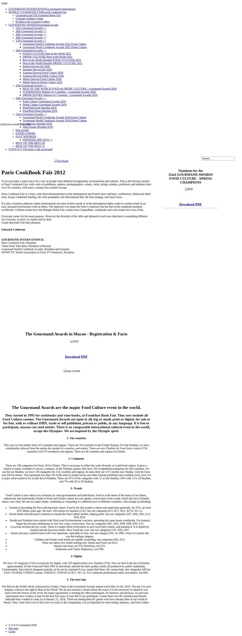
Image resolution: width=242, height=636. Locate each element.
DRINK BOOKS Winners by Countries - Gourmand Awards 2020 (60, 95)
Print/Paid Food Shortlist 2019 (40, 107)
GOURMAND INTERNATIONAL (42, 8)
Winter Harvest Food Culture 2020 (42, 79)
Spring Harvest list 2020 (36, 66)
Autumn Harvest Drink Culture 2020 (43, 75)
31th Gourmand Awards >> (31, 28)
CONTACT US (30, 149)
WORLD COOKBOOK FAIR (37, 12)
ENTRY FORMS (25, 133)
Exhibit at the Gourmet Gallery (33, 21)
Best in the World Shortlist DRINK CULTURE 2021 (52, 63)
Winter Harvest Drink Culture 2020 (42, 82)
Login (12, 631)
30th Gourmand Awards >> (31, 31)
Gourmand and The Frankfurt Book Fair (38, 15)
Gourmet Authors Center (29, 18)
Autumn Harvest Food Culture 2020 (43, 72)
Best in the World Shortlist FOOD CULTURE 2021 (52, 59)
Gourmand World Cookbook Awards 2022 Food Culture (54, 44)
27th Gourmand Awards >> (31, 40)
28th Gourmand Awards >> (31, 37)
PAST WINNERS (26, 136)
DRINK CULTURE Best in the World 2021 (47, 56)
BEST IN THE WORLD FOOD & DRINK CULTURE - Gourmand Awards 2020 (70, 88)
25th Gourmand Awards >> (31, 85)
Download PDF (76, 357)
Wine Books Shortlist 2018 (38, 126)
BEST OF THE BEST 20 (30, 142)
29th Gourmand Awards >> (31, 34)
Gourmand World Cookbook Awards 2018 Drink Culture (55, 120)
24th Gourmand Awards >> (31, 98)
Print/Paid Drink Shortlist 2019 (40, 110)
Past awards (22, 130)
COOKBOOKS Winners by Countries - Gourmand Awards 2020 (59, 91)
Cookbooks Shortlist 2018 (37, 123)
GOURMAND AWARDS (33, 24)
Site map (13, 628)
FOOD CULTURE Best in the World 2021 (47, 53)
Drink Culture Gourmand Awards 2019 (45, 104)
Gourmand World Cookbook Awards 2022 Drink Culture (55, 47)
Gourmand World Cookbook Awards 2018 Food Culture (54, 117)
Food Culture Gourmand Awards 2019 (44, 101)
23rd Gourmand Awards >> (31, 114)
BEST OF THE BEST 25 (30, 146)
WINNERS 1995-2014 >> (38, 139)
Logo (4, 2)
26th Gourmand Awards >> (31, 50)
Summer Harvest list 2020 (37, 69)
